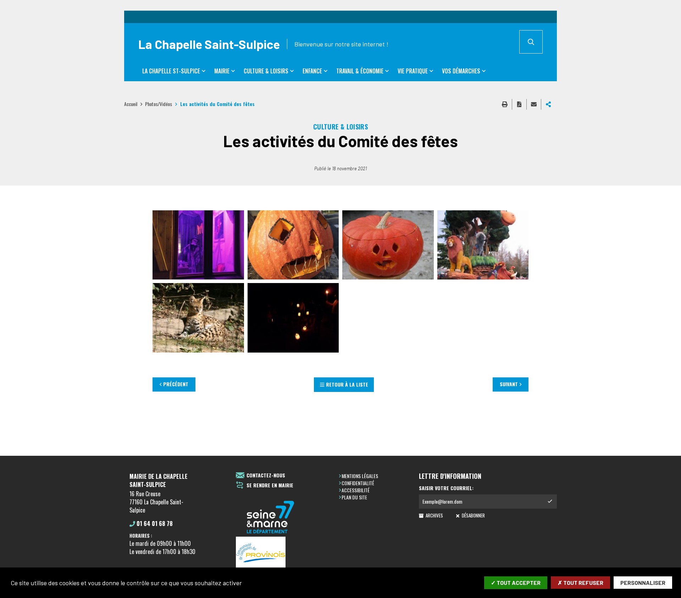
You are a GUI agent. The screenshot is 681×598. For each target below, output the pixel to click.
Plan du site (354, 497)
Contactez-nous (266, 475)
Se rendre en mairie (270, 485)
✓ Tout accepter (516, 582)
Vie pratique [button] (413, 71)
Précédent (175, 384)
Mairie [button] (221, 71)
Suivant (509, 384)
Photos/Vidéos (158, 103)
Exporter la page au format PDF (519, 104)
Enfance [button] (312, 71)
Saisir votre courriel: (446, 488)
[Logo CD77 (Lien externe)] (270, 518)
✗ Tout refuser (580, 582)
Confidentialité (358, 483)
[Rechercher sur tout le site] (531, 42)
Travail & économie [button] (359, 71)
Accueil (130, 103)
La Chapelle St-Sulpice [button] (171, 71)
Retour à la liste (347, 384)
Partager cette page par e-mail (534, 104)
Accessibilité (356, 490)
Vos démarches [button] (461, 71)
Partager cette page (548, 104)
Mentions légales (360, 476)
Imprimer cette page (505, 104)
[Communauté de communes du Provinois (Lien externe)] (270, 553)
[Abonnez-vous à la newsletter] (550, 501)
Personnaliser (642, 582)
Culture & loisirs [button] (266, 71)
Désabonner (473, 515)
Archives (434, 515)
